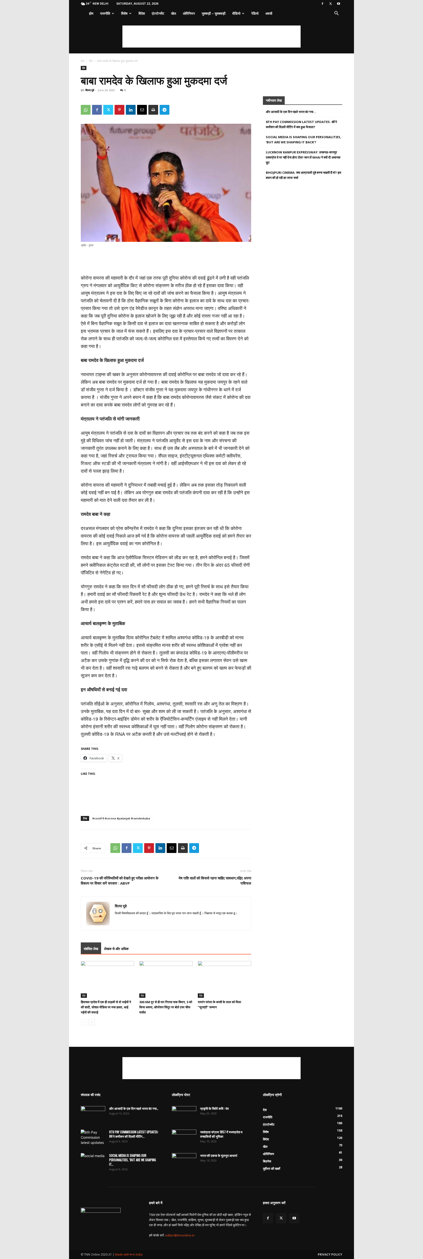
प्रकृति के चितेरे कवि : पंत (214, 1108)
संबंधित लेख (91, 948)
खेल (173, 13)
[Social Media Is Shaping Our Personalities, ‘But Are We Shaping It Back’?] (93, 1161)
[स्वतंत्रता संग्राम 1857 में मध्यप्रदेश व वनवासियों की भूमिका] (184, 1138)
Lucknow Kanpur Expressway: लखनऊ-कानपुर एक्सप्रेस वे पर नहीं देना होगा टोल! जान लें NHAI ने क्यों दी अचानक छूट (303, 157)
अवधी (268, 13)
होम (91, 13)
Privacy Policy (330, 1254)
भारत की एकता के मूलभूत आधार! (218, 1155)
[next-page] (92, 1022)
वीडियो (236, 13)
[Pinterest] (119, 110)
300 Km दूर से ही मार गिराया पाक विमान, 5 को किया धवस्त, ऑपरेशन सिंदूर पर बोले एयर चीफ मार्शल (165, 1007)
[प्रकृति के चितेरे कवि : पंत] (184, 1114)
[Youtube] (338, 3)
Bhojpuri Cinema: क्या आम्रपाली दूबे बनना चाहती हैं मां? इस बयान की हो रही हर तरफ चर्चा (303, 175)
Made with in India (128, 1254)
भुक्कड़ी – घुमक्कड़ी (213, 13)
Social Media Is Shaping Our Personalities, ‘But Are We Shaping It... (132, 1160)
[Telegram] (164, 110)
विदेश (142, 13)
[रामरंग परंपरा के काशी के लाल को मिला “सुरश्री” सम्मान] (224, 979)
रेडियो (254, 13)
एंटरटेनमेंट (158, 13)
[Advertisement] (211, 36)
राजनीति (105, 13)
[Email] (142, 110)
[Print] (153, 110)
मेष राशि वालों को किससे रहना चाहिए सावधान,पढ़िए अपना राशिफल (215, 881)
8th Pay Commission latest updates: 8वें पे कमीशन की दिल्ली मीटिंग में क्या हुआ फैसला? (301, 124)
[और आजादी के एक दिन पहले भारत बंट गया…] (93, 1114)
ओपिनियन (189, 13)
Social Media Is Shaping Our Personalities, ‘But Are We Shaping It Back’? (303, 139)
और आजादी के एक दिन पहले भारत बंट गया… (291, 112)
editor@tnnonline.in (180, 1235)
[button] (336, 14)
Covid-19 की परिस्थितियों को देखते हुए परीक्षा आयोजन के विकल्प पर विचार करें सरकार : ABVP (119, 881)
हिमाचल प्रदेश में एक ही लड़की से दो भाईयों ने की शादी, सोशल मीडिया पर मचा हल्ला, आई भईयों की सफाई (106, 1007)
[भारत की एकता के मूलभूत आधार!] (184, 1161)
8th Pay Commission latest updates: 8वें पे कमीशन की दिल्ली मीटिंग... (133, 1134)
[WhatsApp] (86, 110)
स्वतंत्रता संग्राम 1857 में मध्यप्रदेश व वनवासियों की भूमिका (221, 1134)
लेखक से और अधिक (116, 948)
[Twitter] (330, 3)
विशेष (124, 13)
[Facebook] (322, 3)
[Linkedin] (131, 110)
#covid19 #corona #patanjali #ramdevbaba (121, 818)
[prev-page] (84, 1022)
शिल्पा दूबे (89, 90)
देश (91, 61)
